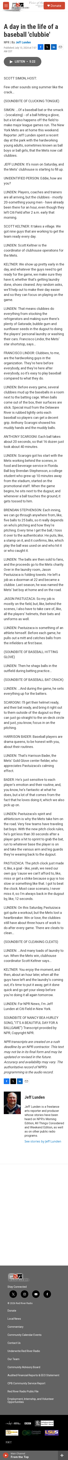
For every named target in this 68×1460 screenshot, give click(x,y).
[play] (5, 1455)
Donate (56, 5)
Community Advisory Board (24, 1367)
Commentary (15, 1326)
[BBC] (28, 1423)
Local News (14, 1318)
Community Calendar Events (25, 1335)
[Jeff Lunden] (12, 1103)
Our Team (13, 1359)
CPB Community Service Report (26, 1383)
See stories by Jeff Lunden (43, 1141)
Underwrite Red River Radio (24, 1351)
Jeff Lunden (23, 42)
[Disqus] (34, 1215)
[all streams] (63, 1455)
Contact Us (14, 1343)
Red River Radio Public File (23, 1391)
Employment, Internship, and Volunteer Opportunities (31, 1400)
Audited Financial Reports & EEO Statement (33, 1375)
